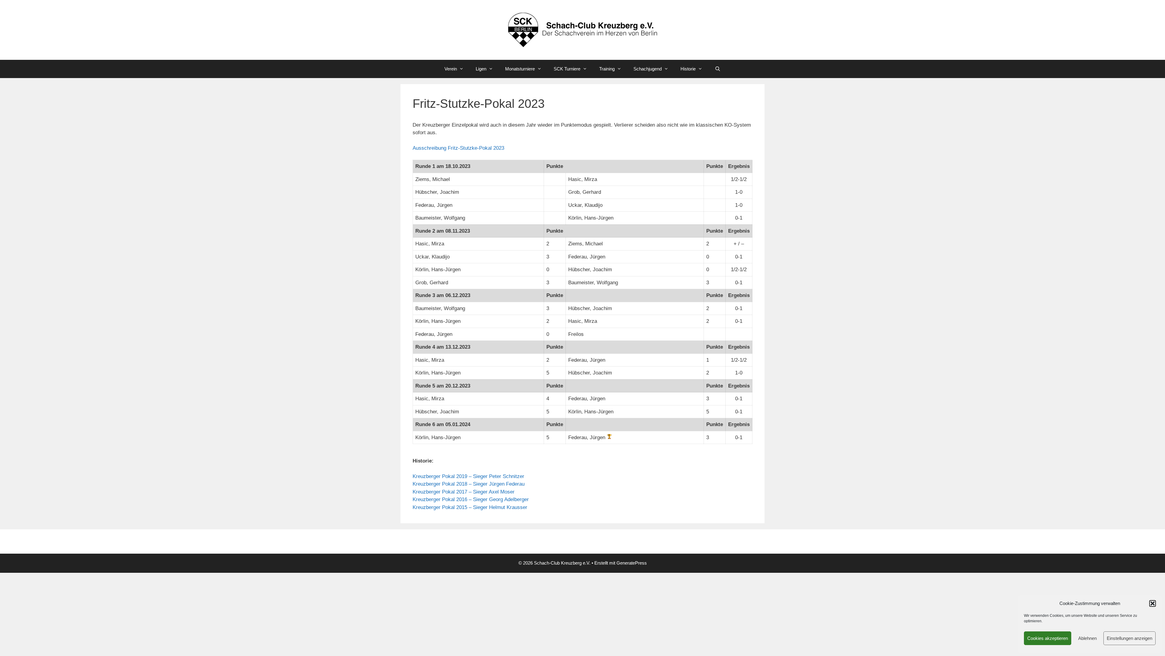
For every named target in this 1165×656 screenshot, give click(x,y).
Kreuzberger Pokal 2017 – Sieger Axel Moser (464, 492)
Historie (688, 68)
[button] (1153, 603)
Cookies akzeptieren (1047, 638)
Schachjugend (647, 68)
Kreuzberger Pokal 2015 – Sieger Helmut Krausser (470, 507)
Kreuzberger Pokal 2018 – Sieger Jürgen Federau (469, 484)
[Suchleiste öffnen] (717, 69)
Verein (450, 68)
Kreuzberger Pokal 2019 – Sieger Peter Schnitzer (468, 476)
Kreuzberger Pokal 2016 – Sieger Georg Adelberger (471, 499)
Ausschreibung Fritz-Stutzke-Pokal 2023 (458, 148)
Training (607, 68)
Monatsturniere (520, 68)
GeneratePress (631, 562)
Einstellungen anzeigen (1129, 638)
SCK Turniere (567, 68)
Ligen (481, 68)
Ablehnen (1087, 638)
